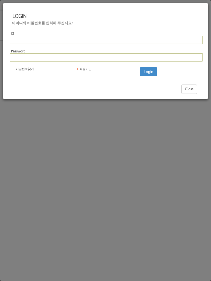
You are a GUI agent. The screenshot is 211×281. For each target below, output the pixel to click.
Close (189, 89)
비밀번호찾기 (25, 69)
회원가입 (85, 69)
